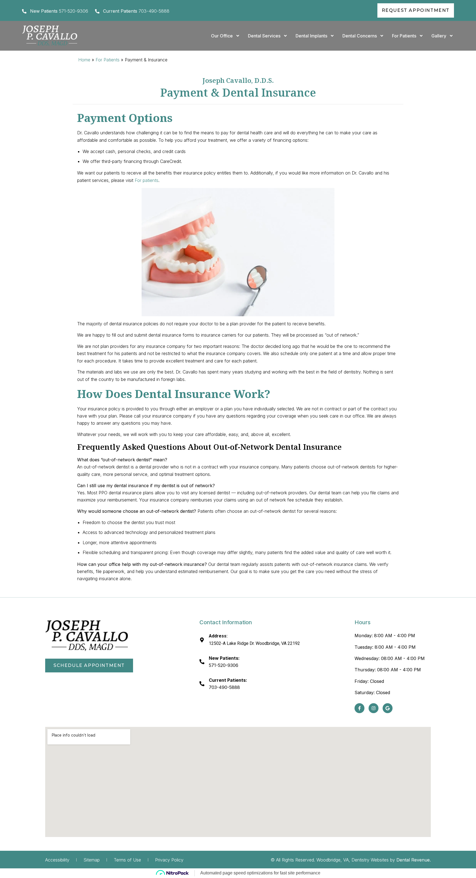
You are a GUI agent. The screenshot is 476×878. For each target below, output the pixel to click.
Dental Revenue (413, 860)
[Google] (388, 708)
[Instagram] (373, 708)
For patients (146, 180)
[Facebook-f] (359, 708)
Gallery (438, 36)
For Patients (404, 36)
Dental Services (264, 36)
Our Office (222, 36)
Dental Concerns (359, 36)
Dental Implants (311, 36)
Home (84, 59)
